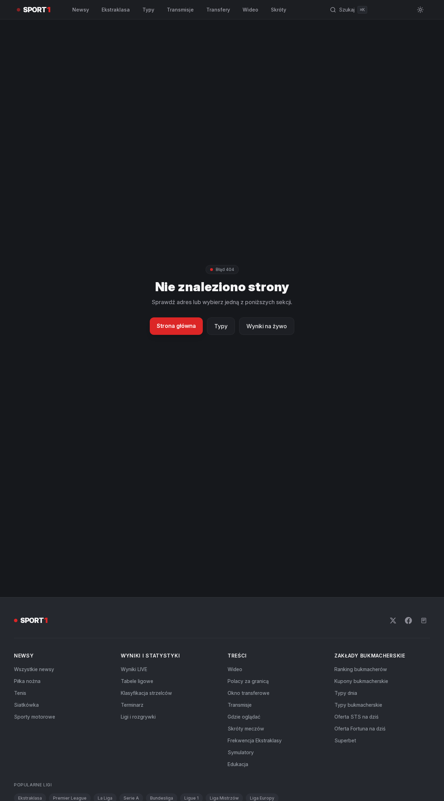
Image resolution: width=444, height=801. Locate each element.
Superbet (345, 740)
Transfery (218, 10)
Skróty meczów (246, 729)
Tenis (20, 693)
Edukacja (238, 764)
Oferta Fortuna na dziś (359, 729)
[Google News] (423, 620)
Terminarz (132, 705)
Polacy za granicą (248, 681)
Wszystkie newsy (34, 669)
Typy (148, 10)
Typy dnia (345, 693)
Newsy (80, 10)
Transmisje (180, 10)
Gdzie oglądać (244, 717)
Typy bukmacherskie (358, 705)
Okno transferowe (248, 693)
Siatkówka (26, 705)
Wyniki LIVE (134, 669)
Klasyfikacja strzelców (146, 693)
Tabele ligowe (137, 681)
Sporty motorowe (34, 717)
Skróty (278, 10)
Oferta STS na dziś (356, 717)
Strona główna (176, 325)
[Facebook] (408, 620)
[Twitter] (393, 620)
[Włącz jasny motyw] (420, 10)
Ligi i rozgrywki (138, 717)
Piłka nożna (27, 681)
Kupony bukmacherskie (361, 681)
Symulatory (241, 752)
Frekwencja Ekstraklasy (255, 740)
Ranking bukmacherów (360, 669)
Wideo (250, 10)
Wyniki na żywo (266, 326)
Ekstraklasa (116, 10)
